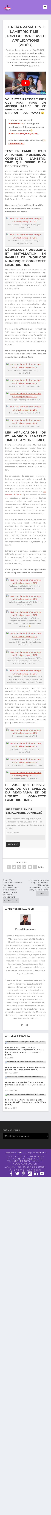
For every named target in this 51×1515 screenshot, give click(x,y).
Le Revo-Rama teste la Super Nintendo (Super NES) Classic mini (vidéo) (25, 1068)
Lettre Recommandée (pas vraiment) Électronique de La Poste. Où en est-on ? (25, 1084)
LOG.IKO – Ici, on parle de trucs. (24, 1166)
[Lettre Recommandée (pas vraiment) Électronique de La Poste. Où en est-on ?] (25, 1077)
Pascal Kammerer (23, 50)
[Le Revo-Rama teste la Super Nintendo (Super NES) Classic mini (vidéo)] (25, 1062)
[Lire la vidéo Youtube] (25, 83)
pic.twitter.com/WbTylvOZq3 (23, 133)
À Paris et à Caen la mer (25, 1169)
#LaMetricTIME (16, 123)
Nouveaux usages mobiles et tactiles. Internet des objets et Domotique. (26, 59)
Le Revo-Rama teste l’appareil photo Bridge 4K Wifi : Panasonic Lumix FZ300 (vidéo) (25, 1102)
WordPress (42, 1153)
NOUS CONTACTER (25, 1163)
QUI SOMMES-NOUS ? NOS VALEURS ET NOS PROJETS (24, 1160)
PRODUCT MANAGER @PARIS (24, 1156)
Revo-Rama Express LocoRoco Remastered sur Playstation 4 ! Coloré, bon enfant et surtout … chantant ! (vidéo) (24, 1051)
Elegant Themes (20, 1153)
